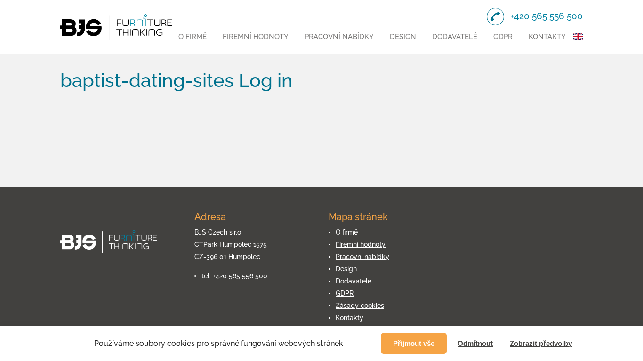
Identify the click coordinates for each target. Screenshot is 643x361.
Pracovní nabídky (339, 36)
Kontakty (547, 36)
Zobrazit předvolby (541, 343)
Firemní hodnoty (256, 36)
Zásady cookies (360, 305)
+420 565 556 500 (240, 276)
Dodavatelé (454, 36)
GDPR (503, 36)
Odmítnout (475, 343)
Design (403, 36)
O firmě (192, 36)
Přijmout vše (413, 343)
